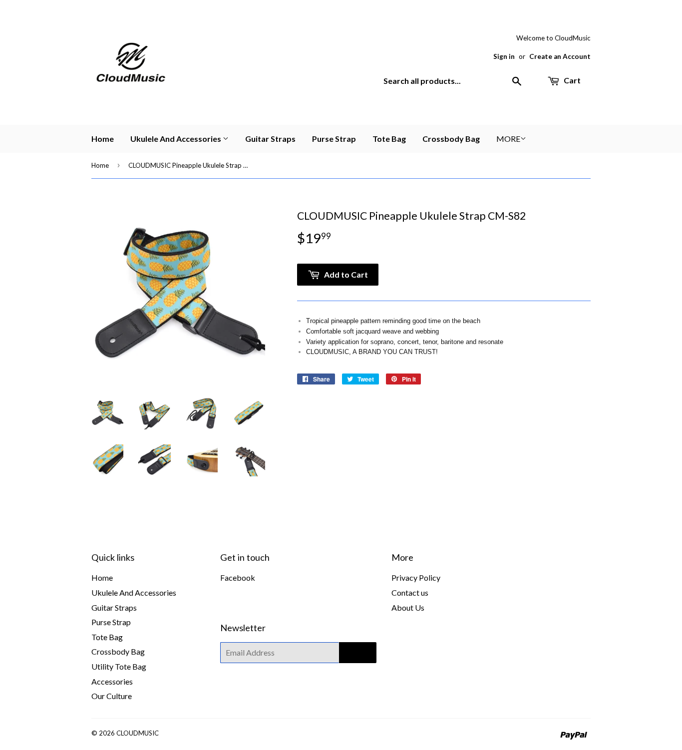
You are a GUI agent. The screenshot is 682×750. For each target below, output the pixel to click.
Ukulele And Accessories (176, 138)
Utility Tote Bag (118, 666)
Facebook (237, 577)
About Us (407, 607)
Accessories (112, 681)
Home (102, 138)
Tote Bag (389, 138)
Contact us (409, 592)
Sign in (504, 56)
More (508, 138)
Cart (571, 80)
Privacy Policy (415, 577)
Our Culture (111, 696)
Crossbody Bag (451, 138)
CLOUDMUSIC (137, 733)
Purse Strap (334, 138)
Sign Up (357, 652)
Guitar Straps (270, 138)
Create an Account (560, 56)
